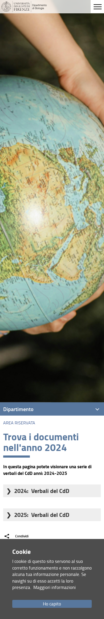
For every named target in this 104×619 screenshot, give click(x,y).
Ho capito (52, 604)
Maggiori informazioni (54, 587)
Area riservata (19, 423)
